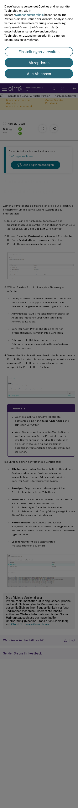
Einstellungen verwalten (39, 52)
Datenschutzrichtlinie (29, 14)
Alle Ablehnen (39, 74)
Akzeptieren (39, 63)
